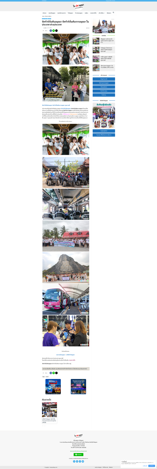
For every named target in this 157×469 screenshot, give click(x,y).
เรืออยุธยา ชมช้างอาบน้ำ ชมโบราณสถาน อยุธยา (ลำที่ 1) (107, 40)
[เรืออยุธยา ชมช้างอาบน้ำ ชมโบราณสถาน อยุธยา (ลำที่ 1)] (96, 41)
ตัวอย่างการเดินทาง (48, 16)
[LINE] (53, 30)
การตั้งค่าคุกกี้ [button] (145, 465)
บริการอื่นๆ (49, 18)
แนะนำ (47, 376)
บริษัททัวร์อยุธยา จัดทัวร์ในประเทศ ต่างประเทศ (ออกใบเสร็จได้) (49, 420)
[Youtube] (83, 461)
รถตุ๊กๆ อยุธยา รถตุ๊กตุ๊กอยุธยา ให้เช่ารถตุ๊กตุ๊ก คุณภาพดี (106, 58)
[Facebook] (51, 30)
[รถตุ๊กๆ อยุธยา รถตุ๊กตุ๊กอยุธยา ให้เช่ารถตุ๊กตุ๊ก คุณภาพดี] (96, 59)
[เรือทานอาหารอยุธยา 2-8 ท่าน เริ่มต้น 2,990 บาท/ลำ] (96, 67)
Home (43, 16)
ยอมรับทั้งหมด (151, 465)
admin (45, 27)
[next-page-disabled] (44, 426)
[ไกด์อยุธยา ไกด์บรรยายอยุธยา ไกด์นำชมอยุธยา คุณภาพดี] (96, 50)
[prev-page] (42, 426)
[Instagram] (77, 461)
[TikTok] (80, 461)
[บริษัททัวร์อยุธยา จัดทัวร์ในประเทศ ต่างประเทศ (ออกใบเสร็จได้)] (49, 409)
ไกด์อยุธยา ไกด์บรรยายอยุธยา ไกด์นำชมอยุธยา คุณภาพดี (106, 49)
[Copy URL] (56, 30)
